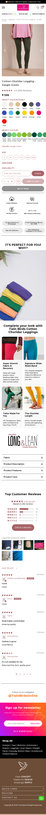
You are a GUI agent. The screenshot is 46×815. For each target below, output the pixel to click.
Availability (8, 168)
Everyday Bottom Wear (19, 751)
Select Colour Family (13, 100)
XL (22, 156)
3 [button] (24, 674)
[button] (7, 90)
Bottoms (21, 745)
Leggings (11, 19)
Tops (13, 745)
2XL (28, 156)
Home (4, 19)
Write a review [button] (23, 527)
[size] (23, 14)
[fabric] (38, 14)
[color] (7, 14)
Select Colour (10, 130)
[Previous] (5, 50)
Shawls (5, 748)
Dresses (6, 745)
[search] (38, 7)
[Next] (41, 50)
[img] (7, 575)
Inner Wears (25, 748)
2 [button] (20, 674)
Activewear (32, 745)
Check (38, 173)
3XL (33, 156)
